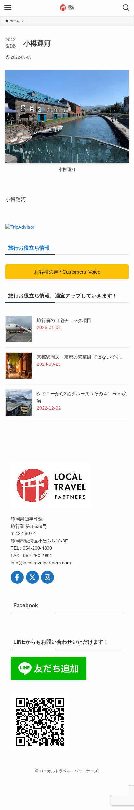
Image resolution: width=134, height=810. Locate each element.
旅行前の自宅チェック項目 (64, 320)
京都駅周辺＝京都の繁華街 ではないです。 (81, 357)
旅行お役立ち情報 (29, 248)
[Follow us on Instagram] (47, 577)
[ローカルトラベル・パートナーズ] (67, 8)
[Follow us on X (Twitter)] (32, 577)
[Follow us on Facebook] (17, 577)
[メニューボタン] (8, 8)
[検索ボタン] (126, 8)
